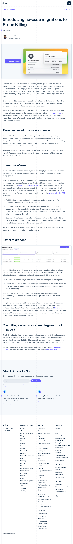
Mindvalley (58, 308)
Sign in (57, 496)
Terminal (23, 488)
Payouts (22, 476)
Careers (57, 470)
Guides (57, 428)
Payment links (24, 471)
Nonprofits (41, 482)
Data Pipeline (24, 451)
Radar (22, 478)
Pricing (22, 428)
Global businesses (43, 446)
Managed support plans (62, 487)
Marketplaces (42, 451)
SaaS (39, 458)
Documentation (43, 513)
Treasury (23, 491)
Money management (44, 453)
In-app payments (43, 448)
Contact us (41, 402)
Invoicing (23, 461)
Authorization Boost (26, 433)
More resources (60, 460)
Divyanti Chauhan (14, 36)
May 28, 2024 (7, 30)
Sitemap (58, 452)
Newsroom (58, 472)
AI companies (42, 461)
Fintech (40, 466)
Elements (23, 453)
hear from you (51, 350)
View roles (6, 404)
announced (57, 113)
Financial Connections (27, 456)
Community (59, 436)
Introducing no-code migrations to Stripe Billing (35, 21)
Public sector (42, 487)
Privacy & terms (60, 443)
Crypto (22, 448)
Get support (59, 484)
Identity (22, 458)
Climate (22, 443)
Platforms (41, 456)
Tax (21, 486)
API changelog (42, 521)
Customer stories (60, 431)
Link (21, 466)
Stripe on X (65, 9)
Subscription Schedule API (28, 185)
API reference (42, 516)
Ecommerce (41, 438)
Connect (23, 446)
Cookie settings (60, 455)
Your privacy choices (61, 457)
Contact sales (59, 477)
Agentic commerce (44, 433)
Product (12, 9)
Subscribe (35, 381)
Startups (40, 431)
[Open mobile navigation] (69, 3)
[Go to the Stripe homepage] (5, 425)
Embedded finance (44, 441)
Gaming (40, 468)
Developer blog (42, 528)
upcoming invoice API (56, 193)
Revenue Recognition (27, 481)
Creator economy (43, 463)
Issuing (22, 463)
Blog (4, 9)
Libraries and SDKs (43, 523)
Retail (39, 490)
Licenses (58, 450)
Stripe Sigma (24, 483)
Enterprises (41, 428)
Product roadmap (60, 467)
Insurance (41, 475)
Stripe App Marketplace (45, 499)
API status (41, 518)
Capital (22, 438)
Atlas (22, 431)
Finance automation (44, 443)
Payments (23, 473)
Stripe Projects (42, 526)
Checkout (23, 441)
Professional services (44, 485)
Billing (22, 436)
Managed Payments (26, 468)
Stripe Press (59, 475)
